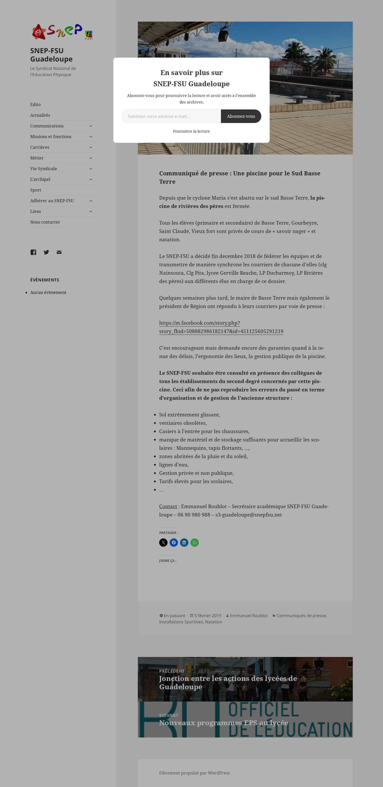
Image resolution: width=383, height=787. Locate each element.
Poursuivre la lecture (191, 131)
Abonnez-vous (241, 116)
